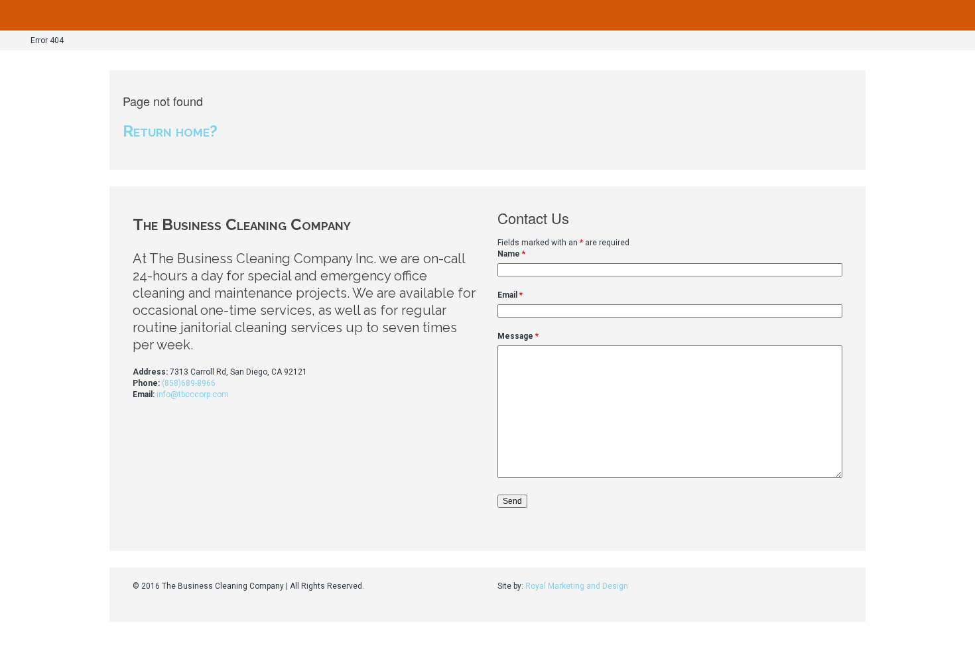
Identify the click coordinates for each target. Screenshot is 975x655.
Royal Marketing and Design (576, 586)
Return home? (170, 131)
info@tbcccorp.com (193, 394)
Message (518, 336)
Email (510, 295)
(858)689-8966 (189, 383)
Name (511, 254)
